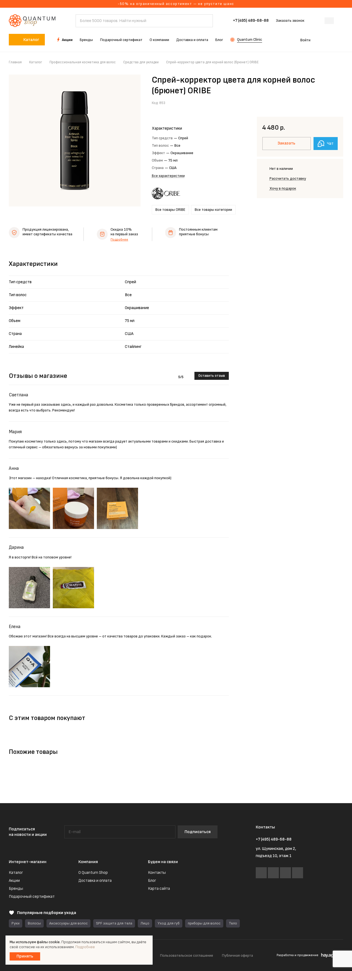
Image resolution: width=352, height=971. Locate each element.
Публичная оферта (237, 955)
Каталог (16, 872)
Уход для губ (169, 923)
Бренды (16, 888)
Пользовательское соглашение (186, 955)
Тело (233, 923)
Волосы (34, 923)
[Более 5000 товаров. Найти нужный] (206, 20)
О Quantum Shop (93, 872)
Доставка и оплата (95, 880)
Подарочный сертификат (32, 896)
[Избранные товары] (323, 39)
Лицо (145, 923)
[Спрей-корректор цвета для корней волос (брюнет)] (75, 140)
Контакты (157, 872)
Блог (152, 880)
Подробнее (119, 240)
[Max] (285, 872)
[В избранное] (326, 102)
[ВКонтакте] (261, 872)
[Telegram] (273, 872)
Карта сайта (159, 888)
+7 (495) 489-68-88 (251, 20)
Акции (14, 880)
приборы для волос (204, 923)
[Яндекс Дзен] (297, 872)
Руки (16, 923)
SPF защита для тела (114, 923)
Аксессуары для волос (68, 923)
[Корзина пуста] (340, 39)
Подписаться (198, 831)
